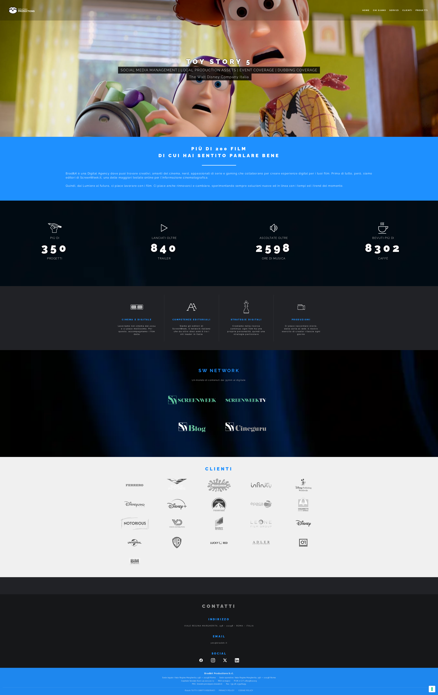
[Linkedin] (237, 661)
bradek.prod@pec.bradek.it (209, 684)
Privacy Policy (227, 690)
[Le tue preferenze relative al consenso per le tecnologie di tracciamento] (432, 689)
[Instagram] (213, 661)
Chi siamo (379, 10)
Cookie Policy (246, 690)
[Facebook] (201, 661)
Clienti (407, 10)
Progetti (422, 10)
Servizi (394, 10)
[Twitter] (225, 661)
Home (366, 10)
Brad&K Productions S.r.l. (219, 673)
